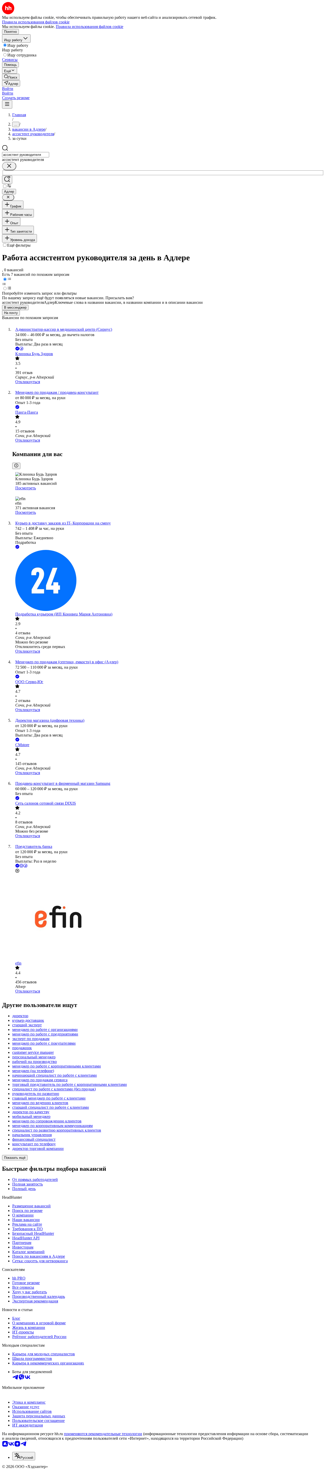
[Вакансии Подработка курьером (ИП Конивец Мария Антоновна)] (168, 581)
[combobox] (25, 154)
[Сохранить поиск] (7, 179)
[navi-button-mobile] (7, 104)
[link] (10, 77)
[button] (7, 88)
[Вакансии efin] (168, 917)
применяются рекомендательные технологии (103, 1434)
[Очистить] (9, 166)
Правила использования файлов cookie (89, 26)
